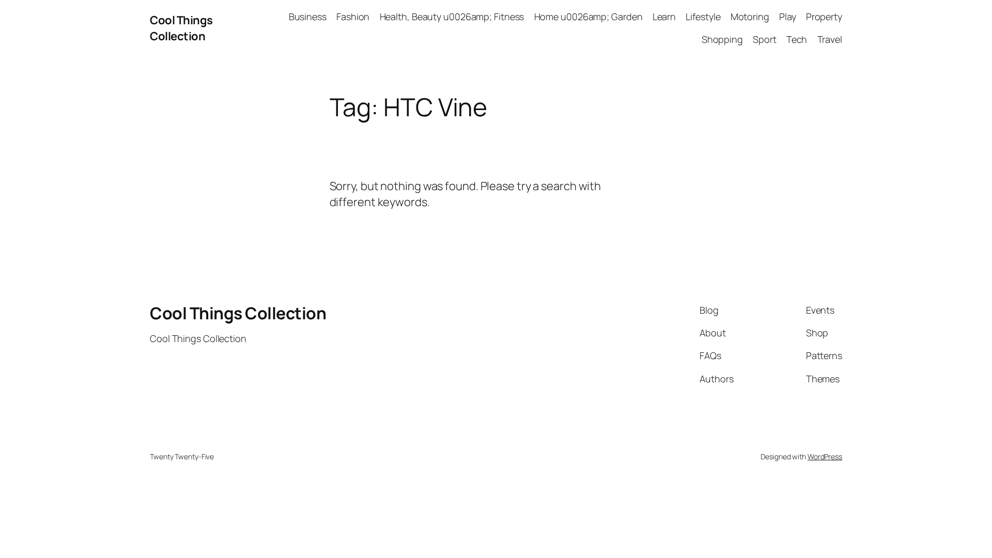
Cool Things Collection (181, 28)
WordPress (825, 456)
